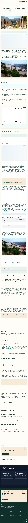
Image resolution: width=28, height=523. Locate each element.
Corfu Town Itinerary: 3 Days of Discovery (9, 263)
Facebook (11, 459)
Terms (20, 514)
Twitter (8, 459)
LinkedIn (14, 459)
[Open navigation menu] (26, 1)
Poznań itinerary (4, 235)
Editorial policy (12, 515)
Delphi (2, 79)
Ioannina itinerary (19, 167)
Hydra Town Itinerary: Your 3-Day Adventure (8, 132)
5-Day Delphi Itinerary (15, 392)
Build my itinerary (22, 1)
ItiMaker (4, 504)
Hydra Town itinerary (5, 143)
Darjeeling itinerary (18, 235)
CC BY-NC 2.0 (5, 79)
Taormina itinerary (12, 200)
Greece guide (3, 6)
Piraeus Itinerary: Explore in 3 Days (8, 262)
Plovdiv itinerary (20, 206)
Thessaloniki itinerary (5, 192)
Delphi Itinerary (12, 319)
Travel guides (2, 515)
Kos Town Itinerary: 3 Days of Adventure (8, 131)
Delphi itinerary (14, 55)
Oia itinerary (19, 182)
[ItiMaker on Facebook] (23, 521)
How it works (2, 514)
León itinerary (6, 206)
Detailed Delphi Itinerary (5, 210)
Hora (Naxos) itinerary (14, 174)
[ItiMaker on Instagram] (24, 521)
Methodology (11, 514)
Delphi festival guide (20, 311)
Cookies (20, 515)
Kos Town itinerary (14, 57)
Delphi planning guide (12, 421)
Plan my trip (4, 499)
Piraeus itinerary (13, 191)
